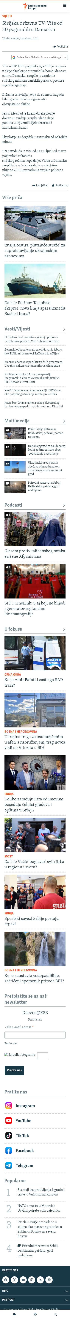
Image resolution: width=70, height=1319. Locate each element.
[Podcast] (35, 1314)
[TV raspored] (48, 1279)
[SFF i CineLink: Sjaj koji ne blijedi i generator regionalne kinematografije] (35, 581)
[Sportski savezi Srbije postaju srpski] (35, 892)
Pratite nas (14, 1070)
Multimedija (17, 421)
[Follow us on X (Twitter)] (14, 1279)
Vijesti (7, 16)
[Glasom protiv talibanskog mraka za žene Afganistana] (35, 529)
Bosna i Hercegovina (20, 732)
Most (8, 856)
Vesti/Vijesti (17, 329)
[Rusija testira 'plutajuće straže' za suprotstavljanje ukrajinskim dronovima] (35, 223)
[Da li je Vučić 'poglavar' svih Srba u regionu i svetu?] (35, 835)
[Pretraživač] (55, 1314)
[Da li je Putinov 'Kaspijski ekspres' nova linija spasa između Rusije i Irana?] (35, 281)
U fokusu (13, 629)
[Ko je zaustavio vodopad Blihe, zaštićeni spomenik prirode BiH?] (35, 949)
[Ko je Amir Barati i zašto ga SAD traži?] (35, 653)
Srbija (9, 794)
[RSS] (40, 1279)
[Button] (60, 46)
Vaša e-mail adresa (18, 1027)
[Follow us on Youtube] (23, 1279)
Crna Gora (12, 675)
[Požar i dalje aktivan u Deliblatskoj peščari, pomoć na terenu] (15, 433)
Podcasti (13, 505)
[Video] (14, 1314)
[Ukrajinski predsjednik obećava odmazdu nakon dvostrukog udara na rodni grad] (15, 467)
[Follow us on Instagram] (31, 1279)
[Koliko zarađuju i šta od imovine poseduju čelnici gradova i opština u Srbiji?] (35, 772)
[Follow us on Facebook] (5, 1279)
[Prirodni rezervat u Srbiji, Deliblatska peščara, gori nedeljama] (15, 487)
